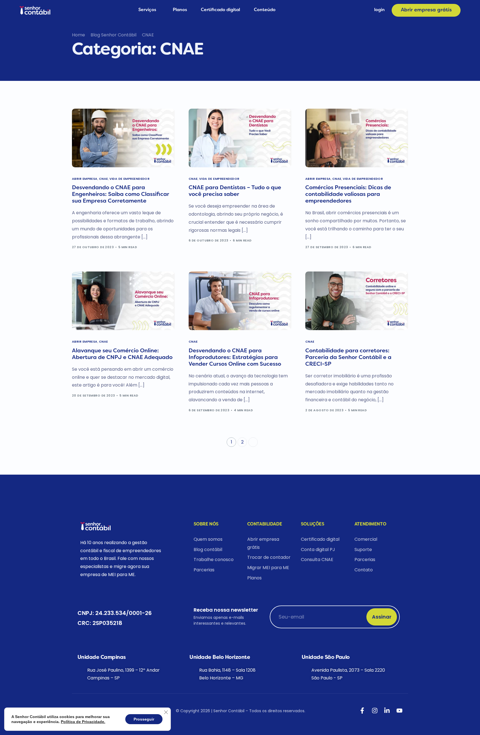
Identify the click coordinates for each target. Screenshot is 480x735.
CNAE (103, 178)
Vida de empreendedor (129, 178)
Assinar (381, 616)
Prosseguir (144, 719)
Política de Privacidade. (83, 721)
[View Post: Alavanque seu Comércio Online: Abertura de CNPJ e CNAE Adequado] (123, 300)
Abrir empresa (85, 178)
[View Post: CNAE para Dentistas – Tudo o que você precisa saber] (240, 138)
